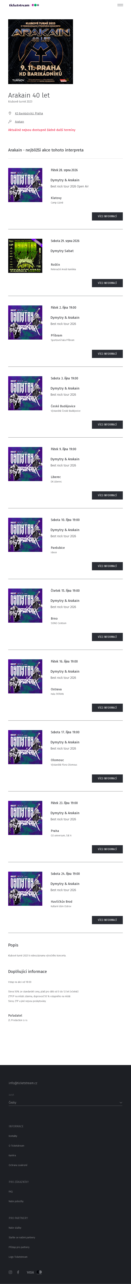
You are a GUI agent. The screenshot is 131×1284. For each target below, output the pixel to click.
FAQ (11, 1191)
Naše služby (15, 1227)
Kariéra (12, 1155)
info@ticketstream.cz (23, 1083)
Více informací (107, 216)
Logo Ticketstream (18, 1257)
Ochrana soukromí (18, 1165)
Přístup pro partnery (19, 1247)
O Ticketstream (16, 1145)
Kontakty (13, 1136)
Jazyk (11, 1094)
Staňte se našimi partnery (22, 1237)
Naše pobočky (16, 1201)
